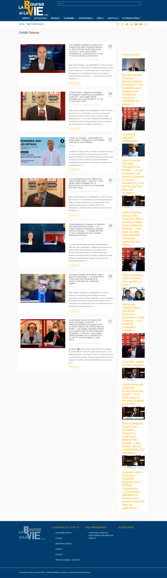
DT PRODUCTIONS (131, 18)
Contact (59, 554)
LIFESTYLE (112, 18)
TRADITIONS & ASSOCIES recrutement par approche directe (101, 535)
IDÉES (100, 18)
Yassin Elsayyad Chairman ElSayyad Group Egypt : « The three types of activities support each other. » (133, 394)
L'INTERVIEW (72, 287)
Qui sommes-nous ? (63, 533)
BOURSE (55, 18)
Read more (74, 83)
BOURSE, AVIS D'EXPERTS (76, 239)
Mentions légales (63, 544)
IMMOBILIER (72, 146)
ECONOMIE (69, 18)
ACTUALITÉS (40, 18)
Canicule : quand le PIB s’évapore (133, 363)
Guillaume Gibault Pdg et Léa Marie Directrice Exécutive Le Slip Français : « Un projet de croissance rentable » (133, 317)
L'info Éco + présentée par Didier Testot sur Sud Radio (83, 59)
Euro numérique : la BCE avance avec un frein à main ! (133, 279)
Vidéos (26, 18)
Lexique (58, 538)
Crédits (58, 549)
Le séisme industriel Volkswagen (130, 137)
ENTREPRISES (85, 18)
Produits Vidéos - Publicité (67, 560)
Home (21, 24)
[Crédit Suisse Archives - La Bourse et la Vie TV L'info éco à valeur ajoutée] (33, 8)
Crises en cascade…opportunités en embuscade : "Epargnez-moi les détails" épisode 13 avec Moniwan (87, 140)
